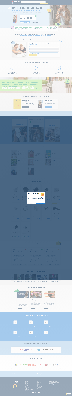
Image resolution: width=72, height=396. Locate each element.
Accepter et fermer (40, 203)
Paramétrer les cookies (31, 203)
